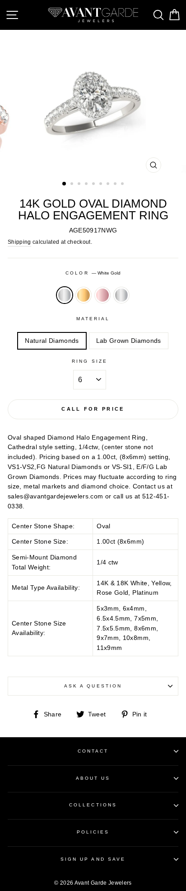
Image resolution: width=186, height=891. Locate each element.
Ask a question (93, 685)
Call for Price (92, 409)
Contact (93, 751)
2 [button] (72, 184)
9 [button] (123, 184)
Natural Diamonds (52, 340)
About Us (93, 778)
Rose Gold (102, 295)
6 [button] (101, 184)
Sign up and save (93, 859)
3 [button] (80, 184)
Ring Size (89, 361)
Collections (93, 804)
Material (93, 318)
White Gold (64, 295)
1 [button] (64, 184)
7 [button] (109, 184)
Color (92, 272)
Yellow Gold (83, 295)
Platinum (121, 295)
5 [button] (94, 184)
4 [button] (87, 184)
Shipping (19, 242)
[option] (93, 103)
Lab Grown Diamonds (128, 340)
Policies (93, 831)
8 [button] (116, 184)
